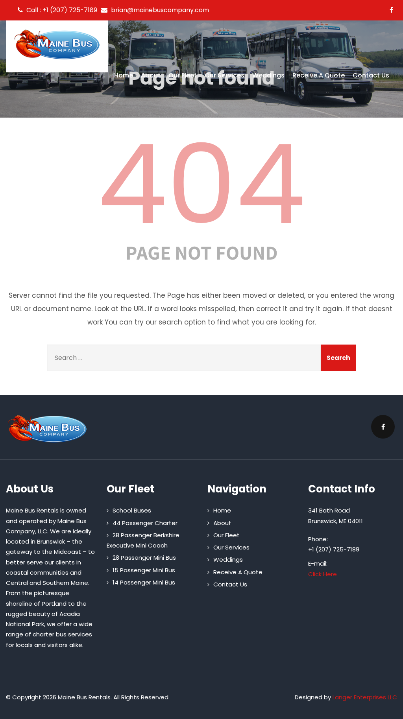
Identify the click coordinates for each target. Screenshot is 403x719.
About (151, 75)
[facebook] (391, 10)
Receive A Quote (318, 75)
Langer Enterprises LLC (365, 697)
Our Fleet (182, 75)
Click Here (322, 574)
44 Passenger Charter (145, 523)
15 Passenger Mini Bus (144, 570)
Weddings (268, 75)
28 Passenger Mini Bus (144, 557)
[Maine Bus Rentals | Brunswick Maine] (57, 44)
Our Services (224, 75)
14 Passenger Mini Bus (144, 582)
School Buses (132, 510)
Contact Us (371, 75)
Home (123, 75)
